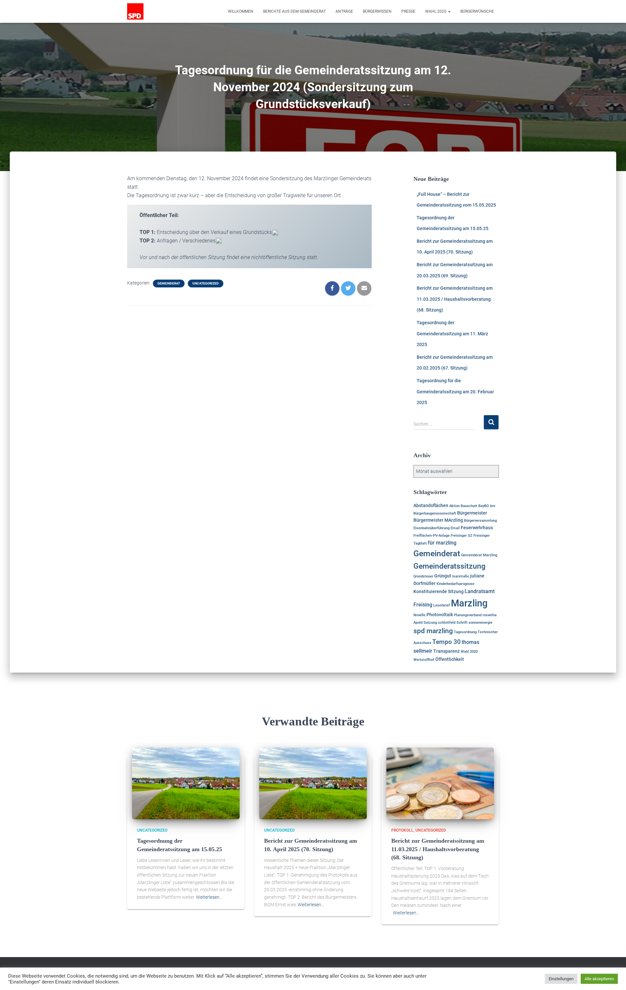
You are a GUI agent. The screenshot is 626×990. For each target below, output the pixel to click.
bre (492, 506)
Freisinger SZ (461, 535)
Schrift (462, 622)
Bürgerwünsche (477, 11)
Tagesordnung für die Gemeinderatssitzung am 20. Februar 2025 (455, 391)
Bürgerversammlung (480, 520)
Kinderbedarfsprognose (455, 584)
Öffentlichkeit (449, 659)
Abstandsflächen (430, 505)
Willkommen (240, 11)
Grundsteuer (423, 576)
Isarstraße (460, 576)
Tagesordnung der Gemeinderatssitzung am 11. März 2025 (452, 333)
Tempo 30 (446, 642)
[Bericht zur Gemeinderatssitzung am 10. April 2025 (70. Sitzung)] (313, 783)
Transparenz (446, 651)
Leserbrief (441, 605)
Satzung (430, 622)
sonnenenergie (480, 622)
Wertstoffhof (423, 660)
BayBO (483, 506)
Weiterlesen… (209, 897)
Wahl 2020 (436, 11)
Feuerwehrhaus (477, 527)
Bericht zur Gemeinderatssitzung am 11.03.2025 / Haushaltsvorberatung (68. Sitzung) (455, 299)
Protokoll (402, 830)
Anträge (344, 11)
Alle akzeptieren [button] (599, 978)
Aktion (454, 506)
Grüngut (442, 575)
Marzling (469, 603)
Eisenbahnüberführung (431, 528)
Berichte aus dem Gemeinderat (294, 11)
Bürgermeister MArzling (438, 520)
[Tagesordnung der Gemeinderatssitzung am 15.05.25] (186, 783)
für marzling (442, 543)
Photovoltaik (439, 614)
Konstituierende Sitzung (438, 591)
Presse (408, 11)
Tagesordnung (465, 632)
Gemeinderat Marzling (479, 555)
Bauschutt (469, 506)
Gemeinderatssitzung (449, 566)
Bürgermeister (472, 513)
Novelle (419, 615)
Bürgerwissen (377, 11)
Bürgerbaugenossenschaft (434, 513)
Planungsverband (468, 615)
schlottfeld (446, 622)
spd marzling (433, 631)
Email (455, 528)
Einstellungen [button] (561, 978)
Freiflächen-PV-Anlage (431, 535)
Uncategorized (205, 283)
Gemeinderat (168, 283)
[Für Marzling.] (135, 11)
